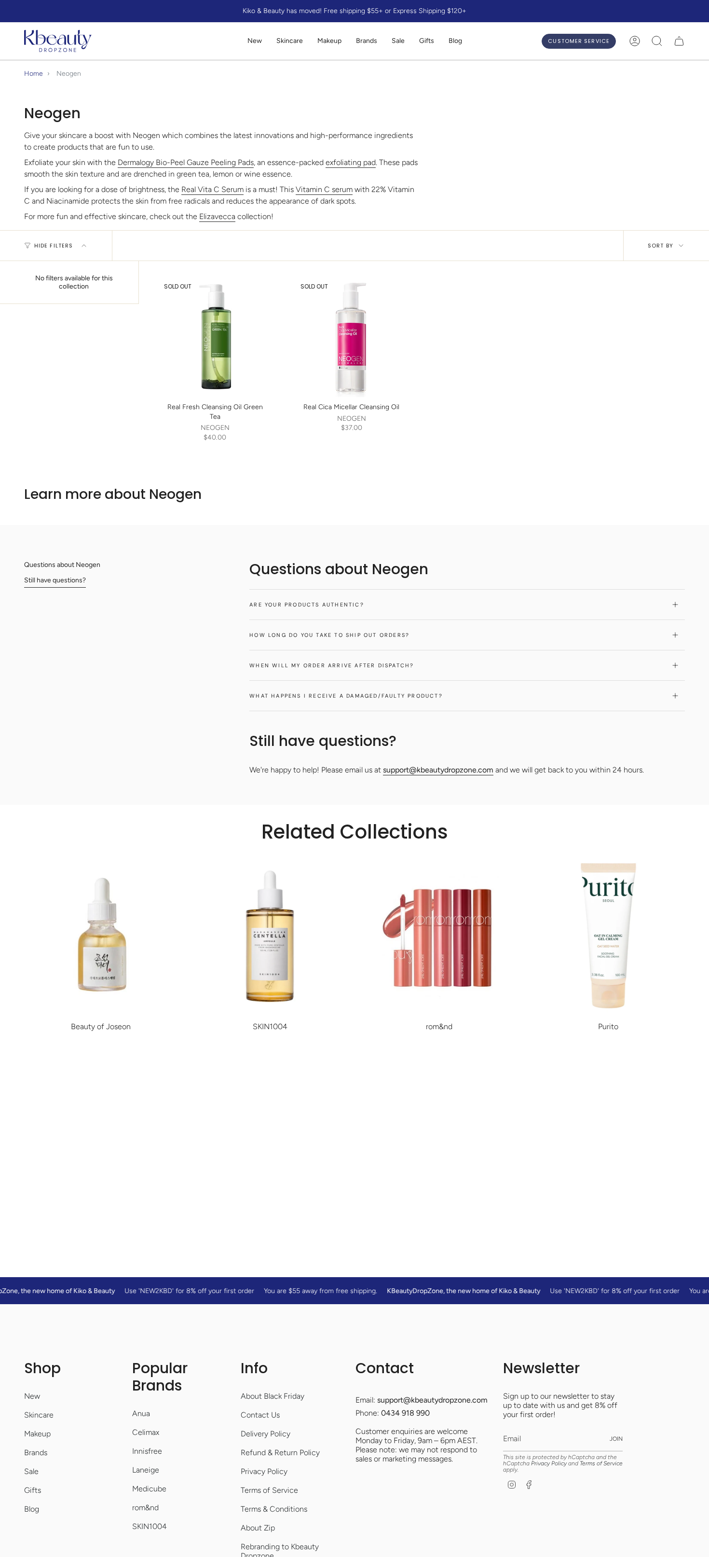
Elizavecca (217, 216)
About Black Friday (272, 1396)
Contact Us (260, 1414)
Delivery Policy (265, 1433)
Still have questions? (55, 580)
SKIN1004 (149, 1526)
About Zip (258, 1527)
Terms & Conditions (274, 1509)
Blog (31, 1509)
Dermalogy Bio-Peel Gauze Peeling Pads (186, 162)
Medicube (149, 1488)
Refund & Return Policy (280, 1452)
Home (33, 73)
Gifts (32, 1490)
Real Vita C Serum (212, 189)
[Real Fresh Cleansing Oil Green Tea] (214, 337)
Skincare (39, 1414)
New (32, 1396)
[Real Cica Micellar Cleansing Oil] (351, 337)
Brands (35, 1452)
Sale (31, 1471)
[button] (289, 41)
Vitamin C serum (324, 189)
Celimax (145, 1432)
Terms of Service (269, 1490)
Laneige (145, 1469)
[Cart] (679, 41)
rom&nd (145, 1507)
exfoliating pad (351, 162)
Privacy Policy (264, 1471)
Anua (141, 1413)
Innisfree (147, 1451)
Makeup (37, 1433)
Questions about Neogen (62, 565)
